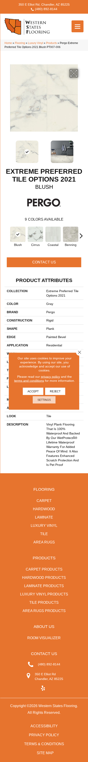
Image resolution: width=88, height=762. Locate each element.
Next (81, 149)
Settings (44, 399)
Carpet (44, 501)
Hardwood (44, 509)
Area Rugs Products (44, 611)
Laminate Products (44, 586)
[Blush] (18, 234)
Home (8, 43)
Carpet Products (44, 569)
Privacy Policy (44, 735)
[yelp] (43, 688)
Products (51, 43)
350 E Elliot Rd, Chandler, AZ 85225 (44, 4)
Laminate (44, 517)
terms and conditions (29, 380)
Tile (44, 534)
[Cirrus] (35, 234)
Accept (33, 391)
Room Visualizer (44, 638)
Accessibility (44, 726)
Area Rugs (44, 542)
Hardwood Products (44, 578)
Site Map (45, 753)
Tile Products (44, 602)
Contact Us (44, 262)
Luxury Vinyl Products (44, 594)
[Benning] (70, 234)
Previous (7, 149)
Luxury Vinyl (35, 43)
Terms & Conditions (44, 744)
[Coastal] (53, 234)
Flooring (20, 43)
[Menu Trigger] (77, 26)
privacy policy (50, 376)
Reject (55, 391)
